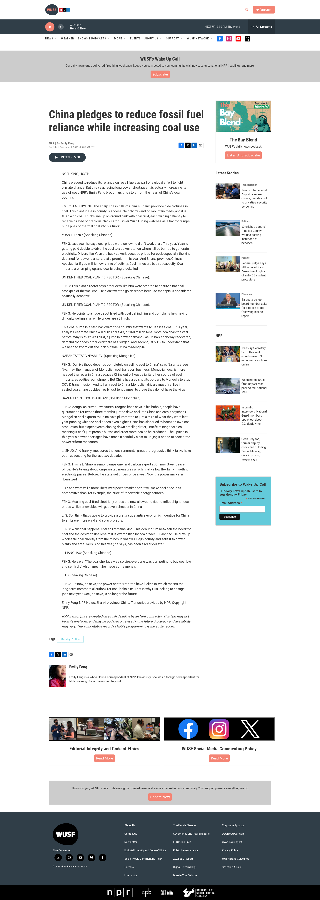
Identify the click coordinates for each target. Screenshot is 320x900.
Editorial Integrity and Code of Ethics (104, 749)
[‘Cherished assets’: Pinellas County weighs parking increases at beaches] (228, 228)
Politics (245, 221)
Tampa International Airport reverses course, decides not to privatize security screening (254, 198)
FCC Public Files (182, 842)
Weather (67, 38)
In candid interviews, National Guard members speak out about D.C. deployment (254, 415)
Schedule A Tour (231, 867)
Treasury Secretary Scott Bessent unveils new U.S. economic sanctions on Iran (254, 356)
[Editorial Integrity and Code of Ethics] (104, 728)
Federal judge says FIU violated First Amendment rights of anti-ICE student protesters (253, 271)
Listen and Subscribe (243, 155)
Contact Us (130, 833)
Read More (104, 758)
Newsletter (130, 842)
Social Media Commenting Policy (143, 858)
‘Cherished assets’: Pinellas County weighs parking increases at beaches (253, 235)
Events (135, 38)
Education (246, 294)
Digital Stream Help (184, 867)
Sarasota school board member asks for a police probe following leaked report (254, 308)
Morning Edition (70, 639)
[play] (50, 27)
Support (172, 38)
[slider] (66, 27)
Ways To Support (232, 842)
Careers (129, 867)
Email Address (230, 503)
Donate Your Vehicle (185, 875)
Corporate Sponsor (233, 825)
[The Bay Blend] (243, 116)
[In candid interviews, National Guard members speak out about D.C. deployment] (228, 413)
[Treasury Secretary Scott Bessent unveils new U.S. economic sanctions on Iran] (228, 354)
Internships (130, 875)
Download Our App (233, 833)
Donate (265, 10)
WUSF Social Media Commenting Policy (219, 749)
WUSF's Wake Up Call (160, 59)
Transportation (249, 184)
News (49, 38)
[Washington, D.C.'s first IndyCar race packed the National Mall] (228, 386)
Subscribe (160, 74)
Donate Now (160, 797)
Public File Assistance (185, 850)
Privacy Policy (230, 850)
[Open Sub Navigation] (55, 38)
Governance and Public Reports (191, 833)
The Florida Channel (184, 825)
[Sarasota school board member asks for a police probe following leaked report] (228, 301)
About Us (129, 825)
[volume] (61, 27)
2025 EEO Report (183, 858)
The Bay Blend (243, 140)
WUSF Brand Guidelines (235, 858)
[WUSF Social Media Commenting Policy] (219, 728)
